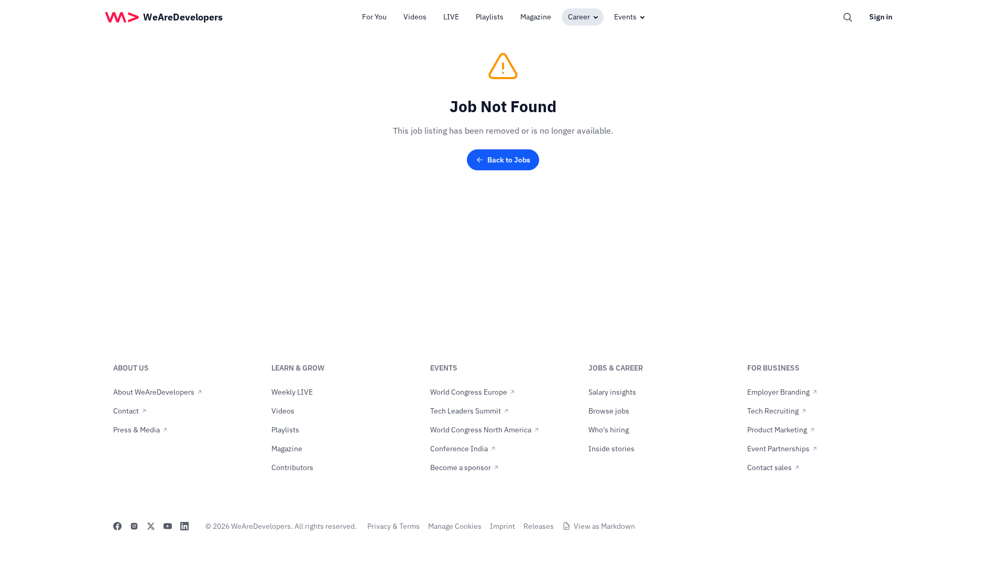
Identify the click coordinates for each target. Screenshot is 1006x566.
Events (625, 16)
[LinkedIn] (184, 526)
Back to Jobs (508, 160)
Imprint (502, 526)
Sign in (880, 16)
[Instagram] (134, 526)
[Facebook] (117, 526)
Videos (415, 16)
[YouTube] (167, 526)
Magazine (535, 16)
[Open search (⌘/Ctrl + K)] (847, 17)
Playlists (490, 16)
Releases (538, 526)
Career (579, 16)
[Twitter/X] (151, 526)
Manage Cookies (455, 526)
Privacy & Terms (393, 526)
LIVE (451, 16)
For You (374, 16)
